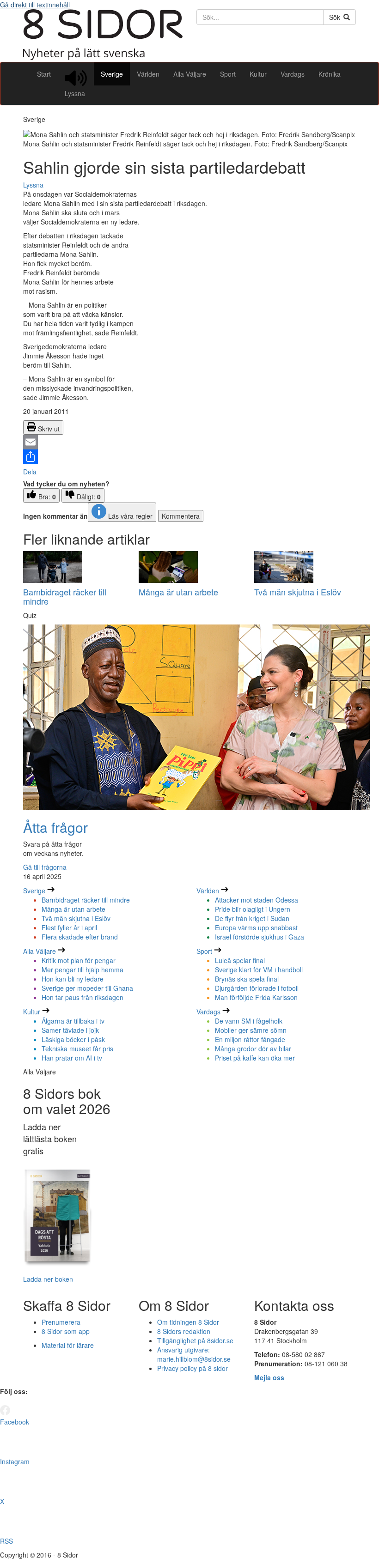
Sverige (112, 74)
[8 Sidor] (103, 57)
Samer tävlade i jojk (70, 1030)
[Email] (189, 442)
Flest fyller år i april (69, 927)
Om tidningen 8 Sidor (188, 1322)
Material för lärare (68, 1345)
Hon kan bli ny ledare (73, 978)
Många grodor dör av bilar (253, 1048)
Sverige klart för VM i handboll (259, 969)
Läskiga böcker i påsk (73, 1039)
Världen (148, 74)
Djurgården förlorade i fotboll (257, 988)
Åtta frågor (55, 827)
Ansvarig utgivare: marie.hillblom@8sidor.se (194, 1354)
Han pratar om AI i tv (72, 1057)
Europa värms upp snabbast (256, 927)
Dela (30, 471)
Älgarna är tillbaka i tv (73, 1020)
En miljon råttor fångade (250, 1039)
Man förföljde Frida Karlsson (256, 997)
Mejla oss (269, 1377)
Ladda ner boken (48, 1279)
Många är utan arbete (178, 592)
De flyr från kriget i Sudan (252, 918)
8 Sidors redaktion (183, 1331)
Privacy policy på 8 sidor (192, 1368)
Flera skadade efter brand (80, 936)
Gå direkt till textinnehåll (35, 4)
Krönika (329, 74)
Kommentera (181, 516)
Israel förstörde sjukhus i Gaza (259, 936)
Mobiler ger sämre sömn (251, 1030)
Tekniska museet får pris (77, 1048)
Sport (228, 74)
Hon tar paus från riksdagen (82, 997)
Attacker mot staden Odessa (256, 899)
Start (44, 74)
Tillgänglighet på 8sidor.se (195, 1340)
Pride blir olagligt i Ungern (252, 909)
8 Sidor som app (66, 1331)
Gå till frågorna (45, 867)
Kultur (258, 74)
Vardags (293, 74)
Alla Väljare (189, 74)
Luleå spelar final (240, 960)
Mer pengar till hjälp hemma (82, 969)
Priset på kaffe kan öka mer (255, 1057)
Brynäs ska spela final (247, 978)
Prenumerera (61, 1322)
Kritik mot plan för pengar (79, 960)
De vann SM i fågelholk (248, 1020)
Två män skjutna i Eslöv (297, 592)
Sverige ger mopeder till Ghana (87, 988)
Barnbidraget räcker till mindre (64, 596)
